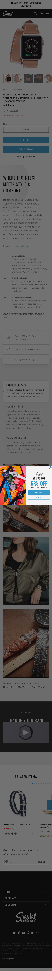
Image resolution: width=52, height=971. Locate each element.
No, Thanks (39, 498)
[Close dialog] (50, 468)
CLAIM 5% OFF (39, 492)
